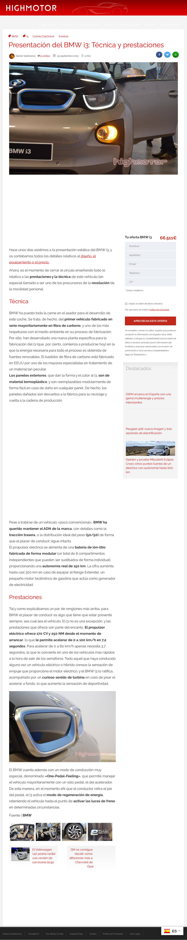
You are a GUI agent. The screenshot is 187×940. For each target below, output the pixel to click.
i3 (27, 36)
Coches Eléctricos (43, 36)
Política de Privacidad (113, 934)
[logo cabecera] (31, 8)
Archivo (92, 934)
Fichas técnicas (88, 24)
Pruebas (66, 24)
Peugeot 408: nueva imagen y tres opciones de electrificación (149, 431)
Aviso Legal (134, 934)
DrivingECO (33, 934)
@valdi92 (45, 55)
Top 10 (108, 24)
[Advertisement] (93, 204)
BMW (15, 36)
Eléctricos (49, 24)
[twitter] (167, 55)
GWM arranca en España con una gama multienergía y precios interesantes (148, 398)
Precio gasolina (129, 24)
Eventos (63, 36)
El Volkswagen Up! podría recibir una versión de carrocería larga (44, 856)
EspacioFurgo (76, 934)
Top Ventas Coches (54, 934)
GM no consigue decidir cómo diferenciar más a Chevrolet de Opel (81, 858)
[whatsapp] (175, 55)
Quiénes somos (171, 24)
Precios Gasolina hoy (12, 934)
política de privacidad (159, 310)
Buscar (150, 24)
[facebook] (159, 55)
